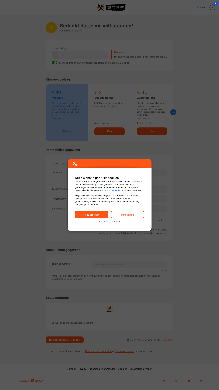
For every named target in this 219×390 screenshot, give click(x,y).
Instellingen (127, 214)
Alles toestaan (91, 214)
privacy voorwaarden (111, 190)
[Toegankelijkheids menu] (216, 3)
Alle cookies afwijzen (109, 222)
